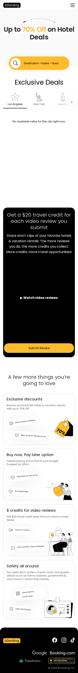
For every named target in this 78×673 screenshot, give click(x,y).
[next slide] (71, 102)
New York (39, 104)
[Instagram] (63, 641)
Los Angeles (15, 104)
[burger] (73, 5)
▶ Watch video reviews (39, 298)
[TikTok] (73, 641)
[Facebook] (54, 641)
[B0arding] (13, 5)
